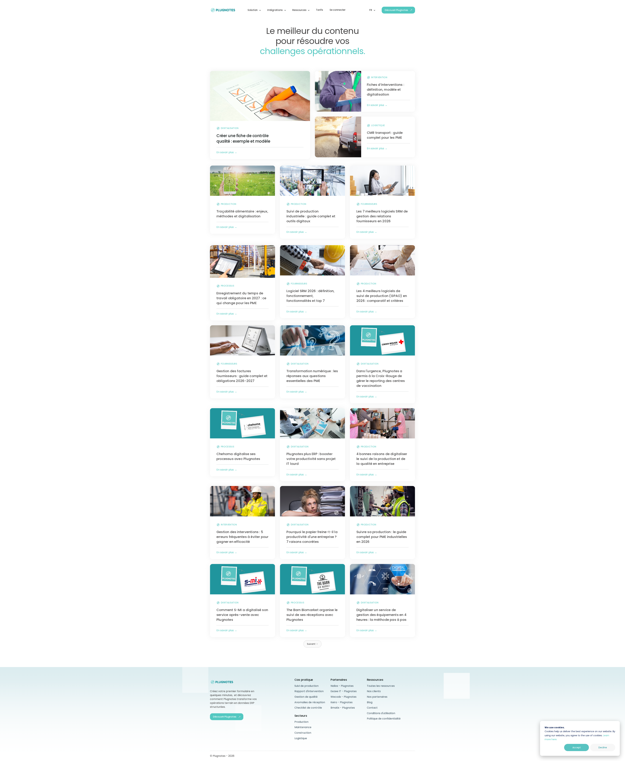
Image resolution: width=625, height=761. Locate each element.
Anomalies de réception (309, 702)
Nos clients (374, 691)
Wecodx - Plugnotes (343, 697)
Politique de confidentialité (384, 718)
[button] (254, 10)
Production (301, 722)
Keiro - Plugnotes (342, 702)
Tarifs (319, 10)
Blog (369, 702)
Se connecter (338, 10)
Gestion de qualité (306, 697)
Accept (576, 747)
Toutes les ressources (381, 686)
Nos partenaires (377, 697)
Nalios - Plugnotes (342, 686)
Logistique (300, 738)
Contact (372, 708)
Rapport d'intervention (309, 691)
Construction (302, 733)
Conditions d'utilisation (381, 713)
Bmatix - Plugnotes (343, 708)
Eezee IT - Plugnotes (344, 691)
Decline (602, 747)
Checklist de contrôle (308, 708)
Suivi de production (306, 686)
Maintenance (302, 727)
